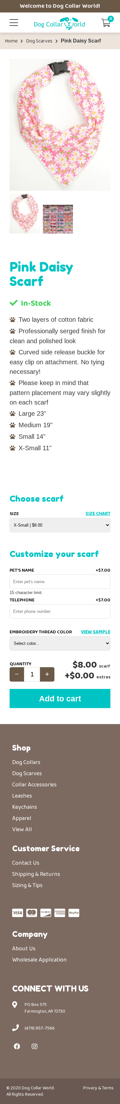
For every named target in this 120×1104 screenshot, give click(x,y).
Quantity (20, 664)
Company (30, 934)
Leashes (22, 795)
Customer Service (46, 848)
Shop (21, 748)
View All (22, 829)
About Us (24, 948)
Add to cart (60, 698)
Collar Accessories (34, 784)
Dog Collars (26, 762)
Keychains (24, 807)
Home (11, 41)
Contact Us (25, 863)
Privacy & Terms (98, 1088)
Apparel (21, 818)
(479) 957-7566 (40, 1028)
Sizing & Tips (27, 885)
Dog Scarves (39, 41)
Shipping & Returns (36, 874)
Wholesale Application (39, 959)
